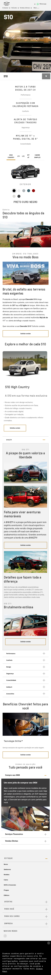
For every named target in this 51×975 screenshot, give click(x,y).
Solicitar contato (15, 428)
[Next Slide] (48, 235)
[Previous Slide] (3, 235)
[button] (25, 775)
